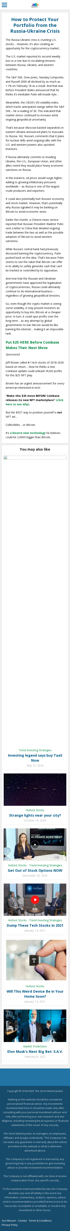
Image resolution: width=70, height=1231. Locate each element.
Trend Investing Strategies (35, 750)
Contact (22, 1220)
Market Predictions (35, 1046)
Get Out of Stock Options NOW (35, 870)
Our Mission (9, 1220)
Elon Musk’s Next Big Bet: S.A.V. (35, 1051)
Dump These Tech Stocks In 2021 (35, 925)
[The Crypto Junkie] (35, 4)
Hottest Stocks (35, 810)
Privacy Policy (10, 1225)
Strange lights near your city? (35, 815)
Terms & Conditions (40, 1220)
